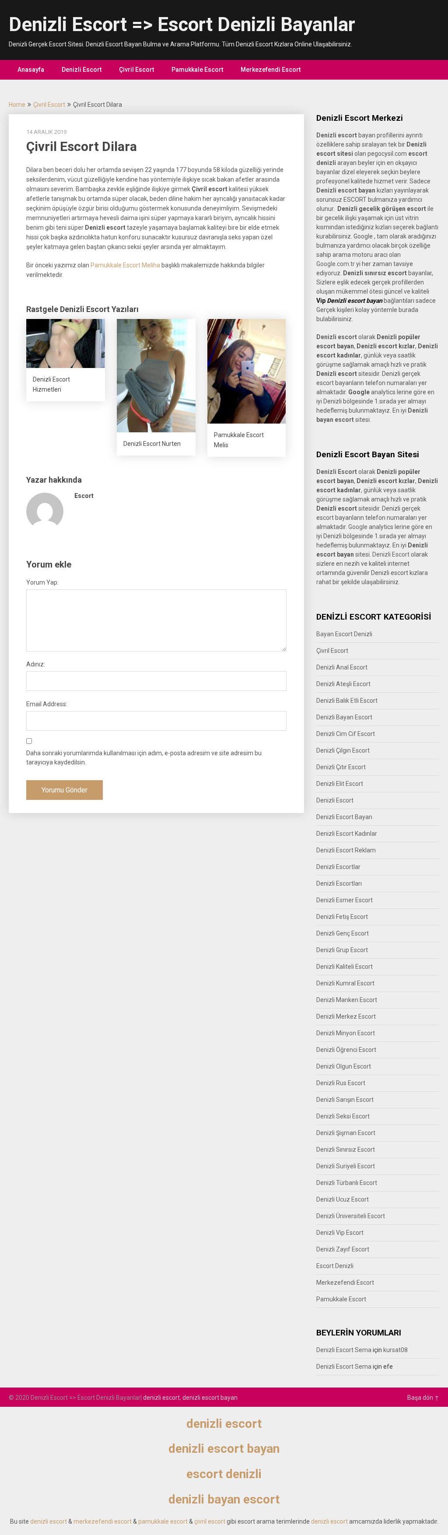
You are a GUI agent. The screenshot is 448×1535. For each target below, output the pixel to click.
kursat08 (395, 1349)
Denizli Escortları (339, 883)
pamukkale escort (163, 1521)
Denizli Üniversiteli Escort (350, 1216)
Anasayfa (31, 69)
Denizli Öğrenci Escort (346, 1049)
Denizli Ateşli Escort (343, 683)
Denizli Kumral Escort (345, 983)
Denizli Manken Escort (346, 999)
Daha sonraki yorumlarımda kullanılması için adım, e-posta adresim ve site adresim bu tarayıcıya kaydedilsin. (144, 758)
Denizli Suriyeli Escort (345, 1166)
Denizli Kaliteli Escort (344, 966)
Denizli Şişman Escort (345, 1132)
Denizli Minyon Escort (345, 1033)
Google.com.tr (335, 263)
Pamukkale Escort (197, 69)
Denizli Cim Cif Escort (345, 733)
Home (17, 104)
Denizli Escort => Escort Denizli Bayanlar (182, 24)
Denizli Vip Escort (340, 1232)
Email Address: (46, 704)
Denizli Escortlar (338, 866)
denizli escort (161, 1397)
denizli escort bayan (210, 1397)
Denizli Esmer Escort (344, 900)
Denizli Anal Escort (342, 667)
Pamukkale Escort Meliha (125, 265)
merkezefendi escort (103, 1521)
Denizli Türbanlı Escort (346, 1182)
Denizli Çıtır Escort (341, 767)
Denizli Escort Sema (343, 1349)
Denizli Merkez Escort (346, 1016)
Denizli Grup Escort (342, 949)
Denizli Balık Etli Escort (347, 700)
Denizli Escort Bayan (344, 816)
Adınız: (35, 664)
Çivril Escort (136, 69)
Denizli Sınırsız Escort (345, 1149)
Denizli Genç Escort (342, 933)
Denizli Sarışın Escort (345, 1099)
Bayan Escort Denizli (344, 634)
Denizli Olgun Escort (343, 1066)
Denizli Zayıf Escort (342, 1249)
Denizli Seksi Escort (343, 1116)
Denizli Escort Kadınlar (346, 833)
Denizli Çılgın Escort (343, 750)
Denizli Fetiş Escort (342, 916)
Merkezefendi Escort (271, 69)
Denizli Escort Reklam (346, 850)
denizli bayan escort (224, 1499)
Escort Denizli (335, 1265)
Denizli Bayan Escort (344, 717)
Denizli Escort (82, 69)
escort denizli (224, 1474)
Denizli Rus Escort (340, 1082)
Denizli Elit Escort (339, 783)
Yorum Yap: (42, 582)
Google (358, 526)
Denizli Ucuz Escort (342, 1199)
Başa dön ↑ (423, 1397)
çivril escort (209, 1521)
